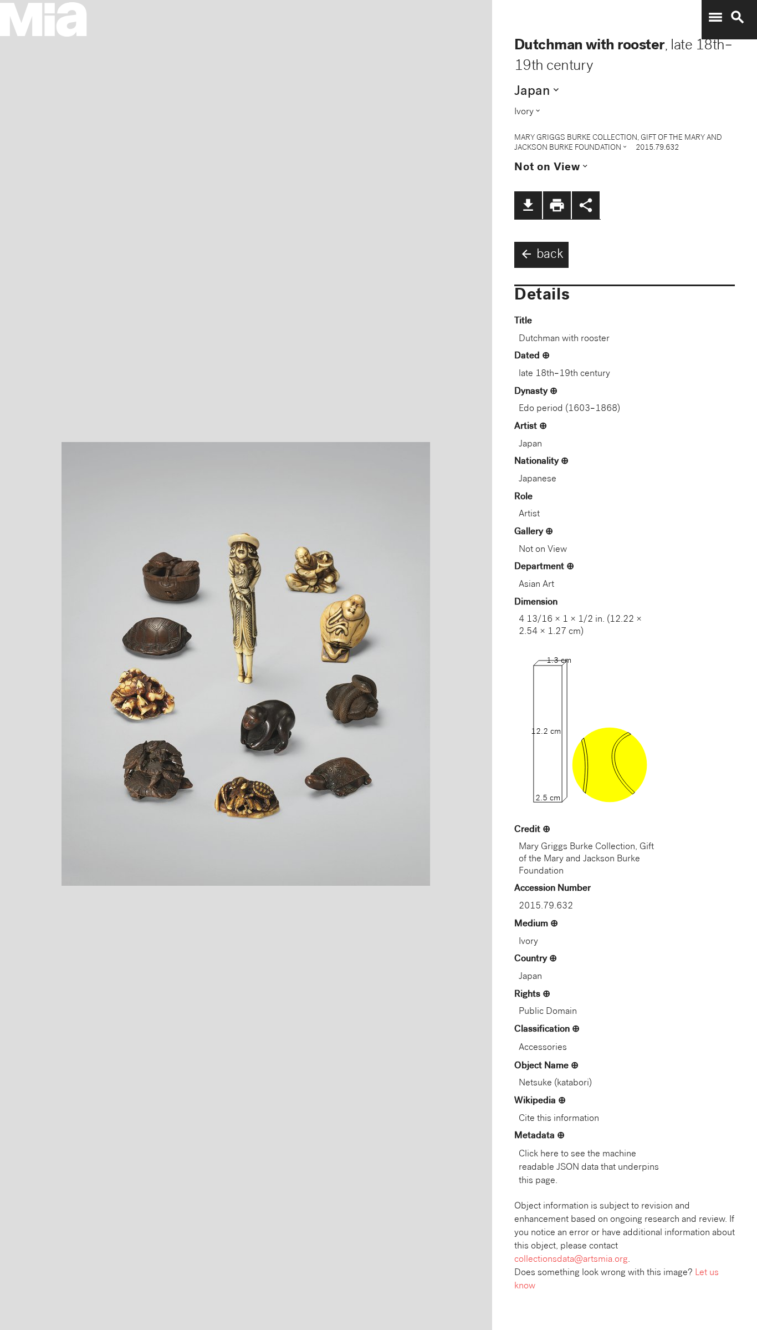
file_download (528, 205)
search (737, 17)
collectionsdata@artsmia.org (571, 1260)
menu (715, 17)
